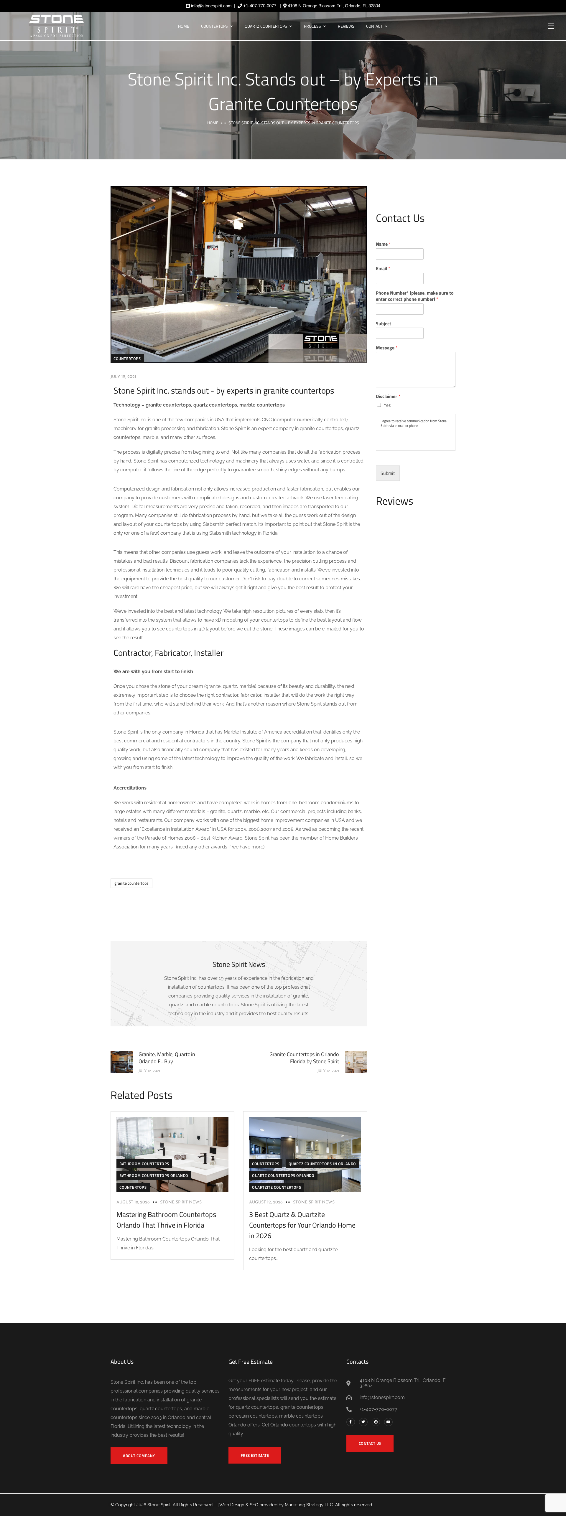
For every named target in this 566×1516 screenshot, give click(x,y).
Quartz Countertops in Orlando (322, 1164)
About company (139, 1456)
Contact (374, 26)
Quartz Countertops (266, 26)
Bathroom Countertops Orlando (153, 1175)
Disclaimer (388, 396)
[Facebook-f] (350, 1422)
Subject (383, 324)
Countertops (214, 26)
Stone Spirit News (181, 1202)
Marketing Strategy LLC (309, 1504)
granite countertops (131, 883)
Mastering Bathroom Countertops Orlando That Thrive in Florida (166, 1219)
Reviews (346, 26)
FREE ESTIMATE (255, 1455)
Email (383, 268)
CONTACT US (370, 1443)
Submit (388, 473)
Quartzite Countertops (276, 1187)
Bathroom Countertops (144, 1164)
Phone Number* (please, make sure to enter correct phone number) (415, 296)
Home (183, 26)
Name (383, 244)
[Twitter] (363, 1422)
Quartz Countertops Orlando (283, 1175)
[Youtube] (388, 1422)
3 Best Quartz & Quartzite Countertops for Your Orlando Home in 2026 (302, 1225)
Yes (387, 405)
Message (387, 348)
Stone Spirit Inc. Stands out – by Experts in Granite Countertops (283, 91)
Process (312, 26)
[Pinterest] (376, 1422)
